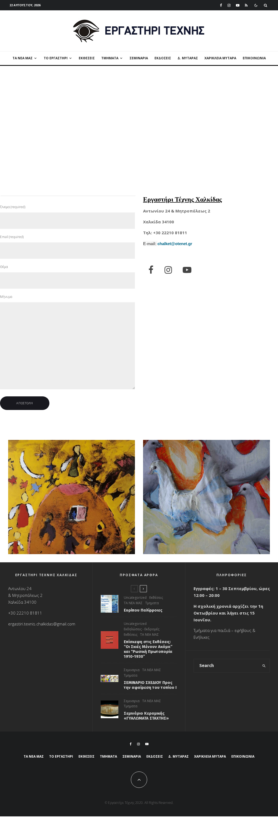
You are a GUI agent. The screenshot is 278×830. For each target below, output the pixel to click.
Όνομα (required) (12, 207)
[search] (264, 665)
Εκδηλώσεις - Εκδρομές (141, 629)
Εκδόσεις (162, 58)
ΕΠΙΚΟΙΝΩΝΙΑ (254, 58)
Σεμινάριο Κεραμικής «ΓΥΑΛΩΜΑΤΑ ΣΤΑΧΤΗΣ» (146, 716)
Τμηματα (152, 603)
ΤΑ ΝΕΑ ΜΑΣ (22, 58)
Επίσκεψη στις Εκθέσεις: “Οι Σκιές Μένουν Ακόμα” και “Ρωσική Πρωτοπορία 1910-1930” (148, 649)
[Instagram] (229, 5)
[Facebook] (221, 5)
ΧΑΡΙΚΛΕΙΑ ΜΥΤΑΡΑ (220, 58)
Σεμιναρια (138, 58)
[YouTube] (237, 5)
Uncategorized (135, 597)
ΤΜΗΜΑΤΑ (109, 58)
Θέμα (4, 266)
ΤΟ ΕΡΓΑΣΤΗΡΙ (56, 58)
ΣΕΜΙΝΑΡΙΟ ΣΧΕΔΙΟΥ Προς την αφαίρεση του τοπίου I (150, 685)
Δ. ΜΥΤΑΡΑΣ (188, 58)
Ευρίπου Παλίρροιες (143, 610)
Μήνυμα (6, 296)
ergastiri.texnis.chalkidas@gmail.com (41, 624)
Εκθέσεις (87, 58)
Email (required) (12, 237)
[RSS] (246, 5)
